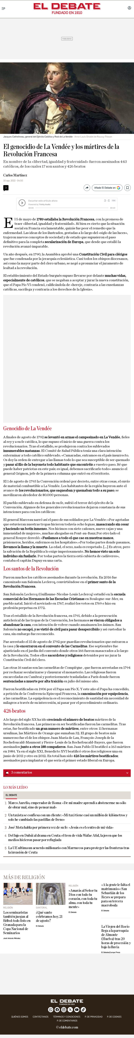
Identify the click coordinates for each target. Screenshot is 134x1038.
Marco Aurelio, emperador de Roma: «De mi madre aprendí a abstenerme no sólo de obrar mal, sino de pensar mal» (67, 805)
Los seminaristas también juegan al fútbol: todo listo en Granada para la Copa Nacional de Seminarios (17, 923)
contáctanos (40, 1016)
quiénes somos (19, 1016)
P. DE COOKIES (114, 1016)
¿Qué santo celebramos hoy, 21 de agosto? (49, 917)
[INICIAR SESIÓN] (129, 8)
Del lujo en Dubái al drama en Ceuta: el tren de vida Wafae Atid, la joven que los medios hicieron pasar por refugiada (65, 838)
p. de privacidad (93, 1016)
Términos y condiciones (66, 1016)
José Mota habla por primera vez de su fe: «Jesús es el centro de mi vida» (60, 827)
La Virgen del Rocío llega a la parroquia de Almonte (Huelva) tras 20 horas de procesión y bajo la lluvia (116, 937)
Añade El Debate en (105, 187)
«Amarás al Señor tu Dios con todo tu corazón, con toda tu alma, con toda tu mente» (83, 899)
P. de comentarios (67, 1020)
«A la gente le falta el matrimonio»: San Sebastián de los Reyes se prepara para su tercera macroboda (115, 895)
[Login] (129, 8)
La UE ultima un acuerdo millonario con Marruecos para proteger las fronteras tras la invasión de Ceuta (68, 850)
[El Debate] (67, 6)
